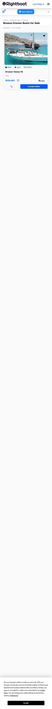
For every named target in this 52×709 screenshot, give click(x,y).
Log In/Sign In (38, 4)
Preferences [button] (14, 696)
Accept (26, 703)
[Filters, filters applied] (3, 11)
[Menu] (48, 4)
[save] (44, 36)
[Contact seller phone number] (11, 86)
